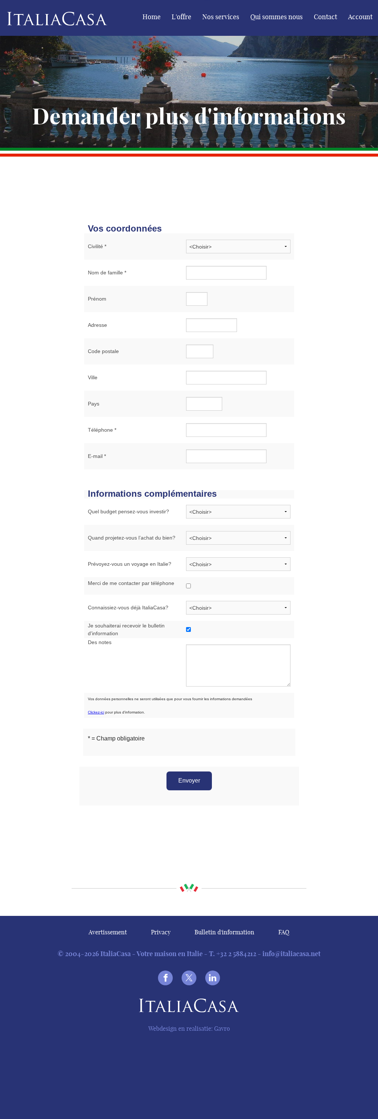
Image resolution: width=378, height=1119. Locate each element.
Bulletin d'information (224, 932)
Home (151, 17)
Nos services (220, 17)
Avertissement (108, 932)
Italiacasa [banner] (44, 18)
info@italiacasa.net (291, 953)
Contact (325, 17)
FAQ (283, 932)
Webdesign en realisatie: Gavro (189, 1028)
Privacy (161, 932)
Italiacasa (189, 1007)
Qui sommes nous (276, 17)
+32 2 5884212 (236, 953)
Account (360, 17)
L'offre (181, 17)
